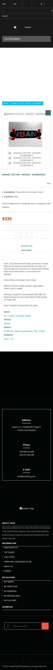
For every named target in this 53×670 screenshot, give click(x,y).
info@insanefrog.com (26, 476)
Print (49, 183)
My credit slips (11, 586)
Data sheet (26, 250)
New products (11, 547)
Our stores (9, 557)
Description (26, 246)
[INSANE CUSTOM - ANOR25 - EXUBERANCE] (25, 135)
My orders (9, 581)
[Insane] (26, 27)
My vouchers (10, 600)
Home (5, 103)
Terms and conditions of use (17, 561)
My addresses (10, 591)
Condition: (9, 196)
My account (8, 577)
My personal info (12, 596)
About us (8, 566)
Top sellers (9, 552)
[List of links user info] (49, 3)
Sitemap (7, 571)
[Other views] (5, 142)
